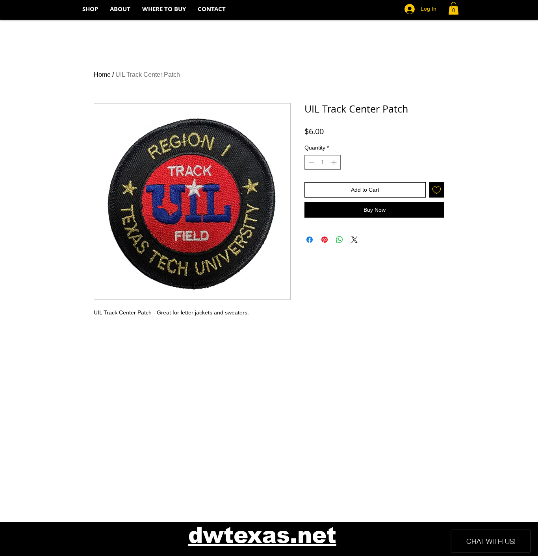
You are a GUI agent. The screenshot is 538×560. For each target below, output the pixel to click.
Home (102, 74)
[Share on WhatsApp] (339, 239)
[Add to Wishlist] (436, 190)
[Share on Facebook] (309, 239)
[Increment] (334, 162)
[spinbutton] (322, 162)
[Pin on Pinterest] (324, 239)
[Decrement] (310, 162)
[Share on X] (354, 239)
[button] (453, 8)
